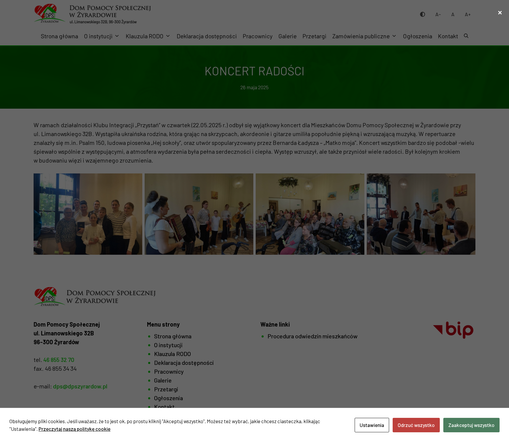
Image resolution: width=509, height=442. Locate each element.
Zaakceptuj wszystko (471, 425)
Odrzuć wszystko (416, 425)
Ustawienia (372, 425)
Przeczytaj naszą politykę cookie (74, 429)
